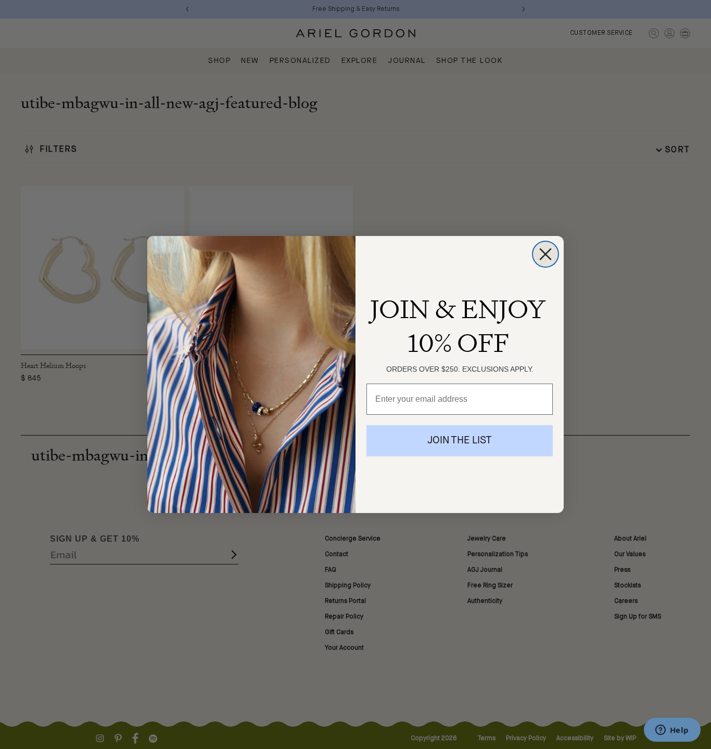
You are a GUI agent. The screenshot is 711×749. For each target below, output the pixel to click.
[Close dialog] (545, 254)
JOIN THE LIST (459, 441)
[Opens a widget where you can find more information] (672, 731)
